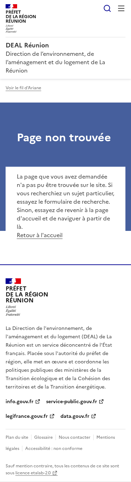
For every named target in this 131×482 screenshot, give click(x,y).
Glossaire (43, 437)
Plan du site (17, 437)
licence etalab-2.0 (33, 473)
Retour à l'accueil (40, 235)
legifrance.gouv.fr (27, 416)
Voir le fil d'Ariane (23, 88)
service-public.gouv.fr (71, 401)
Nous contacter (74, 437)
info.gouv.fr (20, 401)
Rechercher (107, 8)
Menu (121, 8)
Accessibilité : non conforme (53, 448)
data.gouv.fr (74, 416)
